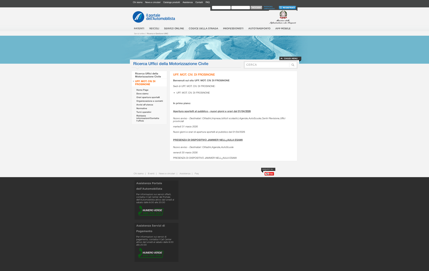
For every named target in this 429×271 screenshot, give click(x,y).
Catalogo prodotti (171, 2)
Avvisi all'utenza (144, 104)
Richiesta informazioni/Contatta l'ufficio (147, 118)
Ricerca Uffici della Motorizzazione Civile (148, 75)
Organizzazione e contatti (149, 101)
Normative (141, 108)
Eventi (151, 174)
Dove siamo (142, 93)
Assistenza (188, 2)
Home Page (142, 90)
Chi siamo (137, 2)
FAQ (208, 2)
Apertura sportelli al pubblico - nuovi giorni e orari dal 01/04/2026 (212, 111)
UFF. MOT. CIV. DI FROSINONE (145, 83)
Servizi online (139, 33)
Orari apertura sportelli (148, 97)
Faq (196, 174)
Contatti (199, 2)
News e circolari (153, 2)
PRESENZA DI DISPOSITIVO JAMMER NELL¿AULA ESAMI (208, 139)
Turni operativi (143, 112)
